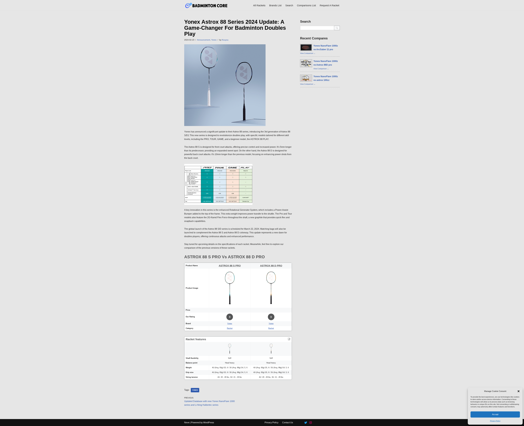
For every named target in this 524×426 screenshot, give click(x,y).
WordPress (208, 422)
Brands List (275, 5)
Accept (495, 414)
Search (289, 5)
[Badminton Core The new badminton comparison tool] (206, 5)
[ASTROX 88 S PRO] (230, 305)
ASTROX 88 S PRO (230, 265)
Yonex (214, 40)
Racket (230, 328)
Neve (186, 422)
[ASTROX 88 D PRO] (271, 305)
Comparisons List (306, 5)
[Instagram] (310, 422)
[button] (518, 391)
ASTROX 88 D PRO (271, 265)
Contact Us (287, 422)
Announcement (203, 40)
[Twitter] (305, 422)
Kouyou (225, 40)
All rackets (259, 5)
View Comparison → (307, 53)
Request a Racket (329, 5)
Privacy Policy (495, 421)
